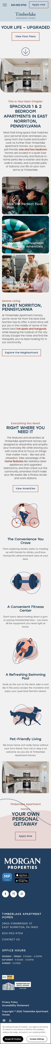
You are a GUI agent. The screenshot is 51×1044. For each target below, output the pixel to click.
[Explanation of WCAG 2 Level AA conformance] (8, 977)
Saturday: (8, 960)
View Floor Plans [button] (25, 36)
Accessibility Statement (15, 1005)
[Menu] (5, 5)
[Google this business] (13, 893)
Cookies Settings (37, 1039)
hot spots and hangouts (31, 328)
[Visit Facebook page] (5, 893)
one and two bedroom (33, 149)
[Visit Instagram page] (21, 893)
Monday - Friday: (12, 956)
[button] (38, 4)
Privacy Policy (10, 1002)
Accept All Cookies (13, 1039)
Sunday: (6, 963)
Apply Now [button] (25, 836)
